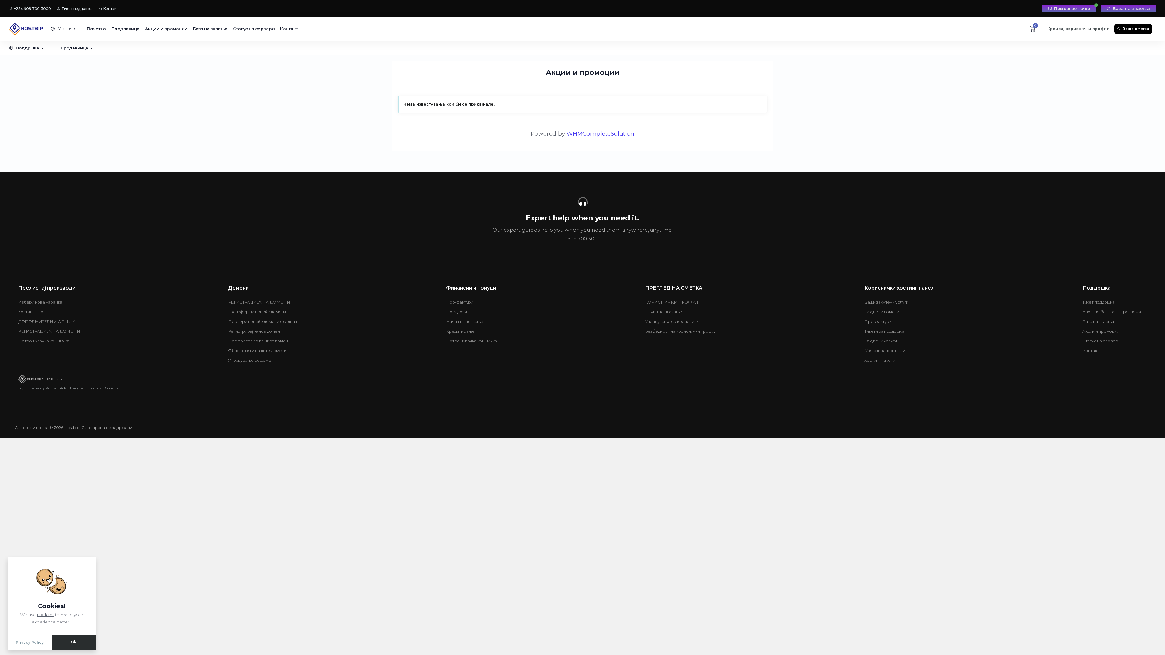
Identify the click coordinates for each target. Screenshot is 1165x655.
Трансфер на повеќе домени (257, 311)
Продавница (125, 29)
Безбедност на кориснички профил (681, 331)
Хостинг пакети (879, 360)
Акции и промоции (166, 29)
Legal (23, 388)
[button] (63, 29)
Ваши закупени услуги (886, 302)
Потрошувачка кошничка (43, 340)
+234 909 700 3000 (32, 8)
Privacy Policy (44, 388)
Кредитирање (460, 331)
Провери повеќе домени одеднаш (263, 321)
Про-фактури (459, 302)
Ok (73, 642)
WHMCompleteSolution (600, 133)
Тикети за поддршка (884, 331)
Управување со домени (252, 360)
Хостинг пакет (32, 311)
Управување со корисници (672, 321)
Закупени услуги (880, 340)
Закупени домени (881, 311)
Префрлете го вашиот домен (258, 340)
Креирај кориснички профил (1078, 28)
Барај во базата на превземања (1114, 311)
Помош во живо (1071, 8)
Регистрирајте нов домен (254, 331)
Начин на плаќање (464, 321)
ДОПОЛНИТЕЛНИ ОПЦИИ (46, 321)
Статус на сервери (254, 29)
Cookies (111, 388)
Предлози (456, 311)
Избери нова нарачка (40, 302)
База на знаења (1131, 8)
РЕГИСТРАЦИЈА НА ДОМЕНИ (49, 331)
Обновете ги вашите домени (257, 350)
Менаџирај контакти (884, 350)
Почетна (96, 29)
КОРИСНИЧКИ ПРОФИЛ (672, 302)
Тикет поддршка (77, 8)
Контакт (110, 8)
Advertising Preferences (80, 388)
